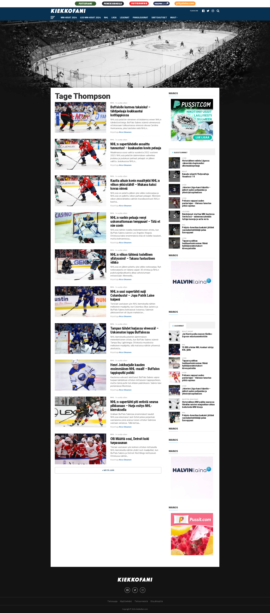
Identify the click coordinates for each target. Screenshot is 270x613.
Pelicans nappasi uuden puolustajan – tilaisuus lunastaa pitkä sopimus (196, 203)
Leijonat (124, 17)
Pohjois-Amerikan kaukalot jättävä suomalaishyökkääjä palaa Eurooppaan (198, 230)
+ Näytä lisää (108, 470)
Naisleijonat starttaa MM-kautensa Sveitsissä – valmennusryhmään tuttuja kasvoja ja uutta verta (198, 216)
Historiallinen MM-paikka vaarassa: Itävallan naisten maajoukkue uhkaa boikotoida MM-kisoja (198, 404)
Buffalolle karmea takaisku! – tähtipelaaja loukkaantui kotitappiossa (130, 111)
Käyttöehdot (126, 601)
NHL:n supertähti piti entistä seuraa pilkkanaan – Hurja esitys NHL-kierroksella (134, 406)
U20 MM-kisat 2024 (90, 17)
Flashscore (194, 11)
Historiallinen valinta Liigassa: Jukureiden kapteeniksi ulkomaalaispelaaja (196, 163)
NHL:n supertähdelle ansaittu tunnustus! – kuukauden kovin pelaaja (135, 146)
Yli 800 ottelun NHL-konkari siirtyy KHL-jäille (197, 348)
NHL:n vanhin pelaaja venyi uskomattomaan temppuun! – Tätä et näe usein (135, 221)
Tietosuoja (112, 601)
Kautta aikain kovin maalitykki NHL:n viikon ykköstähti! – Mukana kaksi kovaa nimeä (135, 184)
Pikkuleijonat (140, 17)
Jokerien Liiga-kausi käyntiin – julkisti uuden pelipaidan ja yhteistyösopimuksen (196, 190)
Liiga (114, 17)
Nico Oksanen (125, 132)
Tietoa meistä (141, 601)
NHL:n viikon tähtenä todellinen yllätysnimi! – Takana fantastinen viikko (132, 258)
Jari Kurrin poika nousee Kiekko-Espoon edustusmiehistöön (197, 335)
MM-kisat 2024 (69, 17)
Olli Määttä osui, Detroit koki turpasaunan (129, 441)
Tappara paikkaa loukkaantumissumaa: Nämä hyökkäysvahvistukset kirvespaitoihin (195, 244)
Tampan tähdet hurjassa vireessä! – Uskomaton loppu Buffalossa (134, 330)
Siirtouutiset (159, 17)
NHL (106, 17)
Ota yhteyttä (156, 601)
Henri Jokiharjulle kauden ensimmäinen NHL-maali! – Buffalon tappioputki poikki (134, 369)
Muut (173, 17)
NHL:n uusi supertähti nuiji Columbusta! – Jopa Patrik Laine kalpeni (132, 295)
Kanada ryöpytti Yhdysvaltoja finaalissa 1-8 (195, 175)
